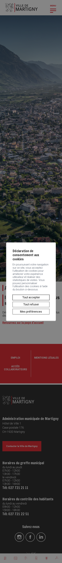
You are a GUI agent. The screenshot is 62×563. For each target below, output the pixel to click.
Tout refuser (31, 304)
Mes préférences (31, 311)
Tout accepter (31, 297)
